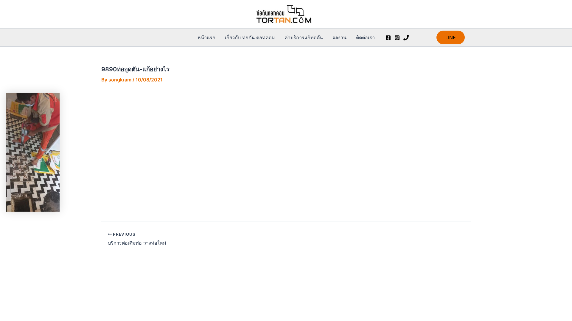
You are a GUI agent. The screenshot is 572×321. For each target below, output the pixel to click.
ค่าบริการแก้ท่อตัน (304, 37)
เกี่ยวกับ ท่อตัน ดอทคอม (250, 37)
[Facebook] (388, 37)
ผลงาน (339, 37)
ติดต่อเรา (365, 37)
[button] (450, 37)
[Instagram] (397, 37)
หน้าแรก (206, 37)
